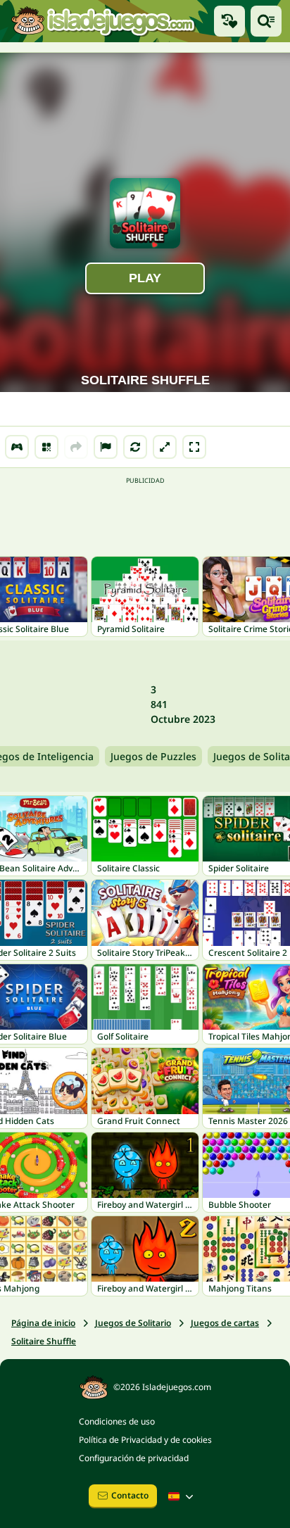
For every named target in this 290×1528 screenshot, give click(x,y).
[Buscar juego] (266, 21)
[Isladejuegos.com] (102, 20)
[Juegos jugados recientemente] (229, 21)
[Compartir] (76, 447)
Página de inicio (43, 1323)
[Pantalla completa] (194, 447)
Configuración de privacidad (134, 1458)
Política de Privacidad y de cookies (145, 1440)
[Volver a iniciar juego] (135, 447)
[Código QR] (46, 447)
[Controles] (17, 447)
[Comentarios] (106, 447)
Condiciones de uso (117, 1421)
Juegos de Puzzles (153, 756)
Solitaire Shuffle (43, 1341)
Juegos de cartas (225, 1323)
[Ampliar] (165, 447)
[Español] (182, 1496)
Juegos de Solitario (133, 1323)
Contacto (130, 1495)
